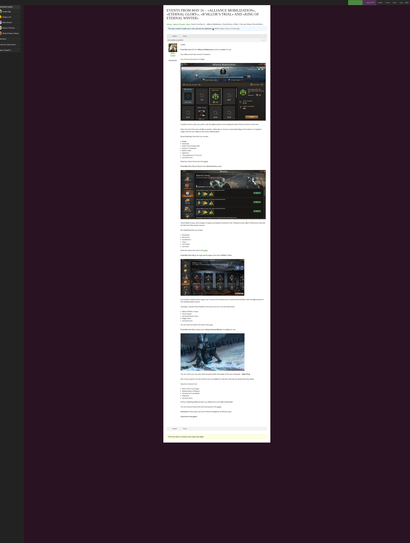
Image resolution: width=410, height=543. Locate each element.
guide (205, 250)
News (188, 24)
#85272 (263, 40)
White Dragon (219, 28)
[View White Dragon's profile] (213, 28)
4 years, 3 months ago (232, 28)
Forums (169, 24)
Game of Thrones (179, 24)
